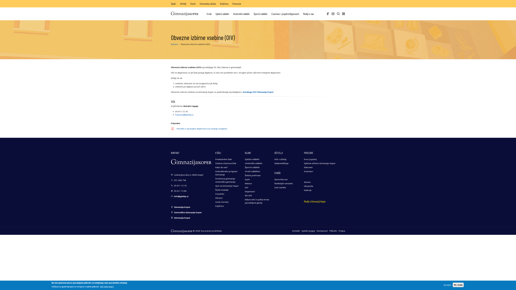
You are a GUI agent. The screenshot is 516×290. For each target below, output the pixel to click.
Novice (307, 182)
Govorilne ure (281, 179)
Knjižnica (224, 3)
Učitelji (183, 3)
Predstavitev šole (223, 159)
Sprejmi (447, 285)
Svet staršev (280, 187)
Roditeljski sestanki (283, 183)
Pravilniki (219, 194)
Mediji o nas (308, 13)
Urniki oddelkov (252, 171)
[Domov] (184, 13)
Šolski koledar (222, 190)
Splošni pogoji (308, 230)
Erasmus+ (308, 171)
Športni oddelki (260, 13)
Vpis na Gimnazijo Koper (227, 185)
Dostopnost (322, 230)
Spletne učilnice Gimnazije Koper (320, 163)
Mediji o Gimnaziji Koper (315, 201)
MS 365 (248, 195)
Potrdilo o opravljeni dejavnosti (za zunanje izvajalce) (202, 128)
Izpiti (247, 179)
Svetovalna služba (208, 3)
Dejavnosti (250, 191)
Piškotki (333, 230)
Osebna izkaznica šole (225, 163)
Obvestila (308, 186)
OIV (246, 187)
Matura (248, 183)
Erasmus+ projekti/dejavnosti (285, 13)
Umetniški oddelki (241, 13)
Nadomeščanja (281, 163)
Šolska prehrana (252, 175)
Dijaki (173, 3)
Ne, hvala (458, 285)
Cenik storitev (222, 202)
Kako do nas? (221, 167)
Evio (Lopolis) (310, 159)
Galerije (307, 190)
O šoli (209, 13)
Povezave (236, 3)
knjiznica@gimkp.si (184, 114)
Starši (193, 3)
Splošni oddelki (222, 13)
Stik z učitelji (280, 159)
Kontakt (296, 230)
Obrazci (219, 198)
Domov (174, 44)
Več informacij (107, 286)
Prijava (342, 230)
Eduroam (308, 167)
